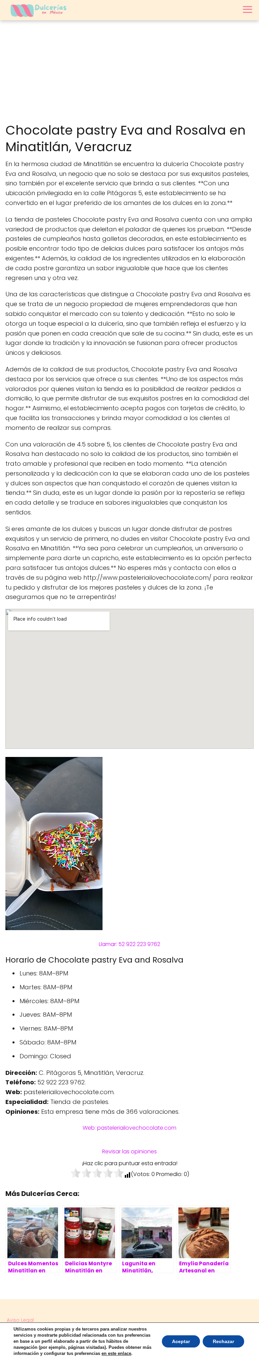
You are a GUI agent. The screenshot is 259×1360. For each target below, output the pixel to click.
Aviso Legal (20, 1320)
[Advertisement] (129, 71)
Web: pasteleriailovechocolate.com (129, 1128)
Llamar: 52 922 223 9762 (129, 944)
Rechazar (223, 1341)
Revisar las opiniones (129, 1151)
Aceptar (181, 1341)
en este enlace (116, 1353)
